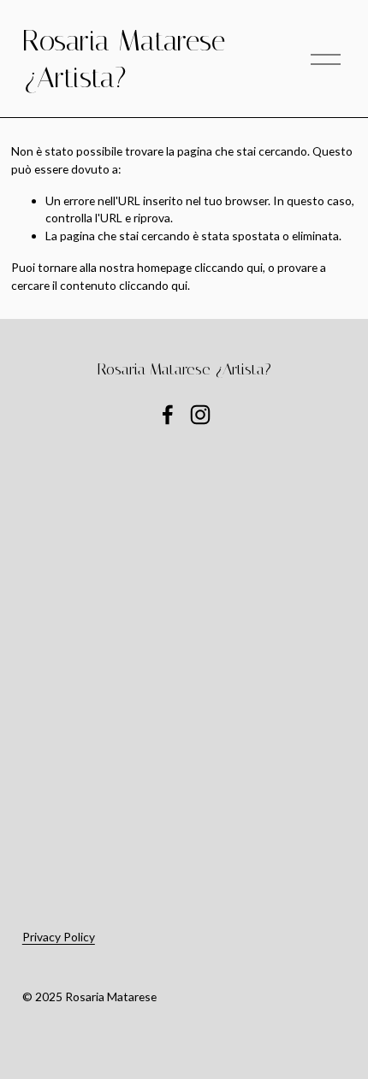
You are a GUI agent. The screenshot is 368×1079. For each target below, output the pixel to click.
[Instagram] (200, 414)
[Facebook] (167, 414)
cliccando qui (228, 267)
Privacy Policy (58, 936)
